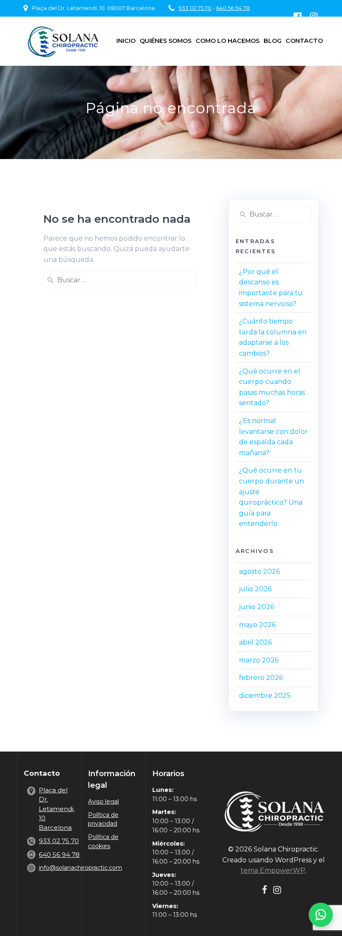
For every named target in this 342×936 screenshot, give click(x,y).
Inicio (126, 41)
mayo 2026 (257, 625)
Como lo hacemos (227, 41)
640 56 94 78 (233, 8)
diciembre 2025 (265, 696)
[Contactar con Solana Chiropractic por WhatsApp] (321, 915)
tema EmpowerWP (273, 870)
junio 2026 (256, 607)
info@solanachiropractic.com (80, 867)
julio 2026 (255, 589)
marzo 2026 (259, 660)
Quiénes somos (165, 41)
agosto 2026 (259, 571)
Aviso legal (103, 801)
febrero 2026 (261, 678)
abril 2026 (255, 642)
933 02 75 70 (195, 8)
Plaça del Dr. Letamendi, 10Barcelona (57, 808)
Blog (273, 41)
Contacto (304, 41)
